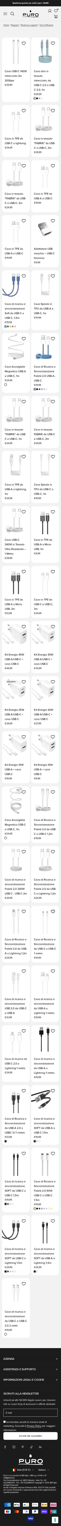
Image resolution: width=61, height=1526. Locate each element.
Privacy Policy (34, 1426)
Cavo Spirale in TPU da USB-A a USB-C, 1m (43, 308)
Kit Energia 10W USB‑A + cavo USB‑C (14, 769)
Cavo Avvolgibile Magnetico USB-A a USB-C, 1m (15, 371)
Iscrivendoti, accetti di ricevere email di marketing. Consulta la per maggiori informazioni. (29, 1426)
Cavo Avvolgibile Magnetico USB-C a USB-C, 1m (15, 824)
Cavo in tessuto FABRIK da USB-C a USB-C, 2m (44, 434)
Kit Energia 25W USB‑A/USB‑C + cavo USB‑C (14, 714)
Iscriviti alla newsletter (30, 1435)
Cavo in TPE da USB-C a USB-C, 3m (43, 604)
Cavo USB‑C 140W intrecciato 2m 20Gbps (16, 76)
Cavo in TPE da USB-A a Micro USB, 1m (43, 544)
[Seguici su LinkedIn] (40, 1447)
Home (6, 25)
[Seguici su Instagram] (14, 1447)
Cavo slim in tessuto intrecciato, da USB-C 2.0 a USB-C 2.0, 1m (44, 81)
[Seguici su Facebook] (5, 1447)
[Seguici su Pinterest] (22, 1447)
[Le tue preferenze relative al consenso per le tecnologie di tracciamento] (55, 1520)
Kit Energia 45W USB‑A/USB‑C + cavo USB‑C (14, 659)
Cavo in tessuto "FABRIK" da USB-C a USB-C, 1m (15, 434)
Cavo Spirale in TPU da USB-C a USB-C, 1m (43, 489)
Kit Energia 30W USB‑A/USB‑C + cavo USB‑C (43, 659)
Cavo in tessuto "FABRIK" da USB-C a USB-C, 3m (44, 143)
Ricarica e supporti (29, 25)
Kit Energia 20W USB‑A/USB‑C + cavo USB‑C (43, 714)
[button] (24, 43)
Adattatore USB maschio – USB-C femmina (44, 253)
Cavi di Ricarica (46, 25)
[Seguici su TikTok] (31, 1447)
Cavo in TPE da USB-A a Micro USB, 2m (14, 604)
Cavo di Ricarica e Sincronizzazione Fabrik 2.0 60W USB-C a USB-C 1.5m (45, 1191)
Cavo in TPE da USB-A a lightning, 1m (16, 489)
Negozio (15, 25)
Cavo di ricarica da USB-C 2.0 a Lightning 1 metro (16, 1063)
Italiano (42, 1469)
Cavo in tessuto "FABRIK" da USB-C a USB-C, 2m (15, 198)
